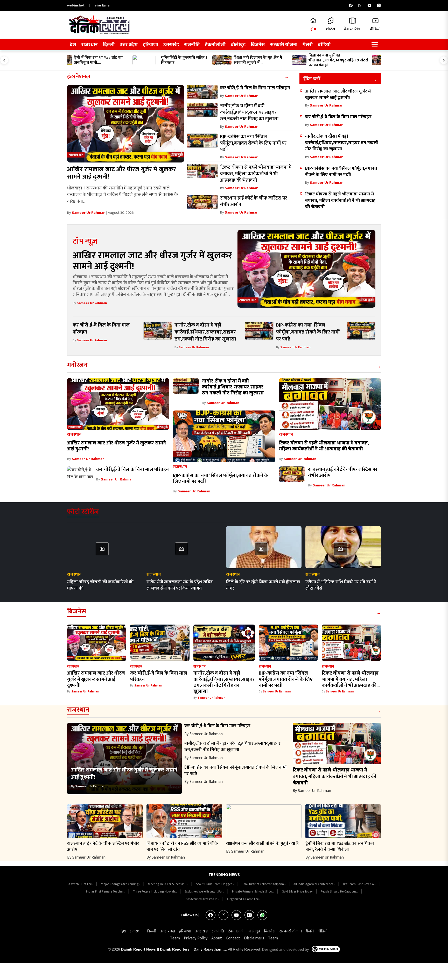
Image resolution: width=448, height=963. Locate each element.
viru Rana (102, 5)
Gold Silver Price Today (297, 891)
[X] (360, 5)
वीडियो (324, 45)
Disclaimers (254, 938)
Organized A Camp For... (243, 899)
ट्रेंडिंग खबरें (311, 78)
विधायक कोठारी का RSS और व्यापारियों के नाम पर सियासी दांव (182, 846)
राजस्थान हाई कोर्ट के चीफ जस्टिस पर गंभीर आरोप (342, 472)
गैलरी (308, 45)
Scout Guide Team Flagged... (215, 884)
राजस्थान (89, 45)
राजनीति (192, 45)
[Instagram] (379, 5)
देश (73, 45)
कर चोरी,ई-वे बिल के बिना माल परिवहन (338, 117)
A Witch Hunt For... (81, 884)
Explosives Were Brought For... (205, 891)
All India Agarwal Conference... (314, 884)
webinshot (76, 5)
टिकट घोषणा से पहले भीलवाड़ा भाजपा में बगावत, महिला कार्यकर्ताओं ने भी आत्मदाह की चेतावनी (340, 200)
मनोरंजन (77, 365)
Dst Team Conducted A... (359, 884)
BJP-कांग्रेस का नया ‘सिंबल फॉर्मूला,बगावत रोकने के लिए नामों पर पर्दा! (341, 172)
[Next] (444, 60)
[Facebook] (351, 5)
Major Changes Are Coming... (121, 884)
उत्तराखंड (171, 45)
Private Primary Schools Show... (253, 891)
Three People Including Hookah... (155, 891)
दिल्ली (109, 45)
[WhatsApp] (262, 915)
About (216, 938)
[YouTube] (369, 5)
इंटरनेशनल (78, 76)
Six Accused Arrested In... (203, 899)
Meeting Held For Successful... (168, 884)
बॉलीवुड (238, 45)
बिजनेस (258, 45)
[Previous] (4, 60)
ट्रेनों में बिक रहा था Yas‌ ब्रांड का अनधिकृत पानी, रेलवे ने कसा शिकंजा (339, 846)
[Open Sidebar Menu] (374, 45)
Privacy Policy (195, 938)
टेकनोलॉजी (215, 45)
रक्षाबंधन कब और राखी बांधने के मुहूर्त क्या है (262, 843)
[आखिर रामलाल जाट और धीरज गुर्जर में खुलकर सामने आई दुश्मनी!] (125, 123)
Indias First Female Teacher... (106, 891)
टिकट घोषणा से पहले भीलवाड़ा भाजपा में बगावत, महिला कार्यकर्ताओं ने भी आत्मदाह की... (351, 679)
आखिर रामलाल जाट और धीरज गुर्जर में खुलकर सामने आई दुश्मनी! (121, 173)
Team (175, 938)
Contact (233, 938)
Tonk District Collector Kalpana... (264, 884)
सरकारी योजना (283, 45)
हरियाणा (150, 45)
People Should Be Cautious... (340, 891)
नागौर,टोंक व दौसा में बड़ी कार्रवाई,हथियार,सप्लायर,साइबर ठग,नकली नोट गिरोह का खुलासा (341, 142)
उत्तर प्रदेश (129, 45)
